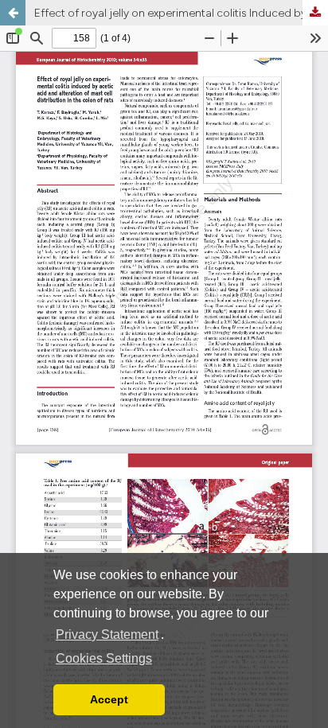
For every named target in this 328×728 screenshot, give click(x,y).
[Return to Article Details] (12, 12)
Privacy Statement (107, 634)
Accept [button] (109, 699)
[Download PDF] (315, 12)
